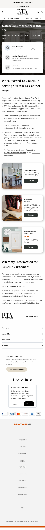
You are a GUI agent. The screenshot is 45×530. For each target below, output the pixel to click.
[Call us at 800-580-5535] (38, 13)
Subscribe (29, 404)
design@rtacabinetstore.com (15, 153)
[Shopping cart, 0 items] (42, 13)
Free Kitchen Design (11, 18)
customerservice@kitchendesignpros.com (20, 128)
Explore (31, 181)
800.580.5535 (32, 316)
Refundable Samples (33, 18)
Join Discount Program (17, 369)
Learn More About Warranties (13, 286)
